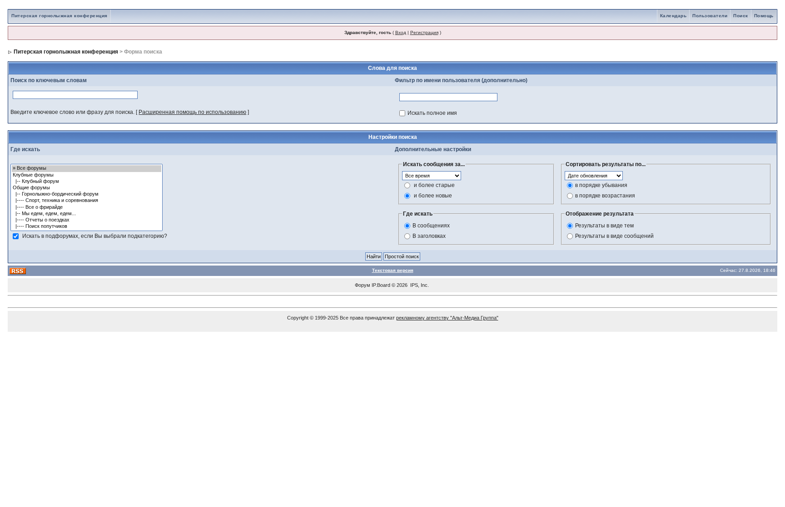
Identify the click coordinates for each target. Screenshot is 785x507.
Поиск (740, 15)
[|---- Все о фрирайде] (86, 207)
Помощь (764, 15)
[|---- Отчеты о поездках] (86, 220)
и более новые (433, 195)
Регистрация (424, 32)
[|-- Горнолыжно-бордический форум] (86, 194)
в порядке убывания (601, 185)
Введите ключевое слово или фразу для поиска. (72, 112)
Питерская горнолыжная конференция (59, 15)
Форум (362, 285)
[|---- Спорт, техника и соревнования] (86, 200)
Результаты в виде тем (604, 225)
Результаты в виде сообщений (614, 236)
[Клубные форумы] (86, 175)
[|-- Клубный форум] (86, 181)
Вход (400, 32)
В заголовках (429, 236)
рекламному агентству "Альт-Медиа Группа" (447, 317)
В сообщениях (431, 225)
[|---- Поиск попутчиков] (86, 226)
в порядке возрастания (605, 195)
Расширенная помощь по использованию (192, 112)
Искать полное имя (432, 113)
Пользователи (709, 15)
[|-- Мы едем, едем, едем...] (86, 214)
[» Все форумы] (86, 168)
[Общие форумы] (86, 188)
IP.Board (381, 285)
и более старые (434, 185)
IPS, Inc (418, 285)
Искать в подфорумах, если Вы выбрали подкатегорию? (94, 236)
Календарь (673, 15)
